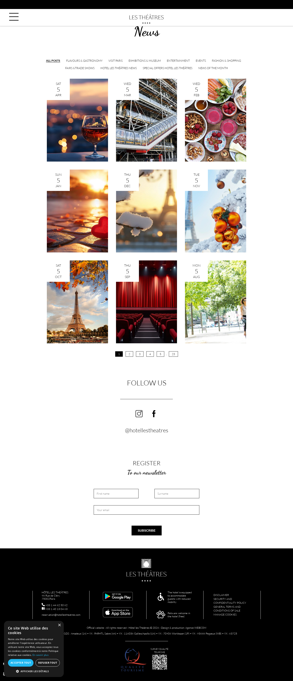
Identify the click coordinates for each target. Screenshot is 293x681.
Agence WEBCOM (195, 627)
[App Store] (118, 612)
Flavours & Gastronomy (84, 60)
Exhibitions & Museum (145, 60)
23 (173, 354)
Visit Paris (115, 60)
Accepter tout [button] (21, 662)
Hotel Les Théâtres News (118, 68)
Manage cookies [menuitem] (225, 614)
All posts (53, 60)
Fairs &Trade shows (79, 68)
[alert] (34, 649)
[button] (34, 671)
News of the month (213, 68)
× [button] (59, 625)
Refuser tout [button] (47, 662)
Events (201, 60)
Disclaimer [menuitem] (221, 595)
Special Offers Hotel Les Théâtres (167, 68)
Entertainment (178, 60)
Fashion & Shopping (226, 60)
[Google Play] (118, 597)
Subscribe (146, 530)
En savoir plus (40, 655)
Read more (77, 154)
